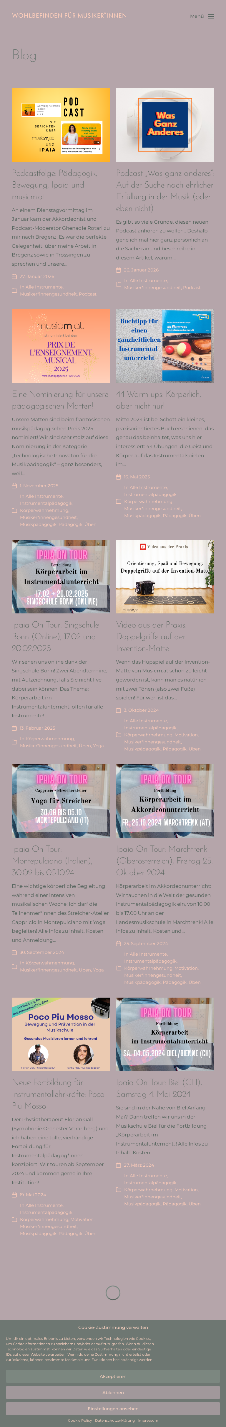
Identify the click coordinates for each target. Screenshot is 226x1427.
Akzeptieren (113, 1376)
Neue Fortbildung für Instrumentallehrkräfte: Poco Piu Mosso (58, 1094)
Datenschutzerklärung (115, 1420)
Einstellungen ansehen (113, 1408)
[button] (202, 16)
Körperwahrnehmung (44, 510)
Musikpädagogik (38, 524)
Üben (90, 524)
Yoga (98, 745)
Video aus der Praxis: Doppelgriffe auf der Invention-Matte (151, 637)
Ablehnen (113, 1392)
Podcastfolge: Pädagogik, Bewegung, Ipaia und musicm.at (54, 185)
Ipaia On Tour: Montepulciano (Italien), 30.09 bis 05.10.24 (52, 861)
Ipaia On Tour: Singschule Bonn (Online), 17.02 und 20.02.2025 (55, 637)
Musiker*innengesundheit (48, 294)
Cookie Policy (80, 1420)
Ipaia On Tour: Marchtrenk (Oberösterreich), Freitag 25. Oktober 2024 (164, 861)
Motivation (186, 735)
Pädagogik (70, 524)
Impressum (148, 1420)
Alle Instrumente (44, 287)
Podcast (88, 294)
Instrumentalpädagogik (46, 503)
